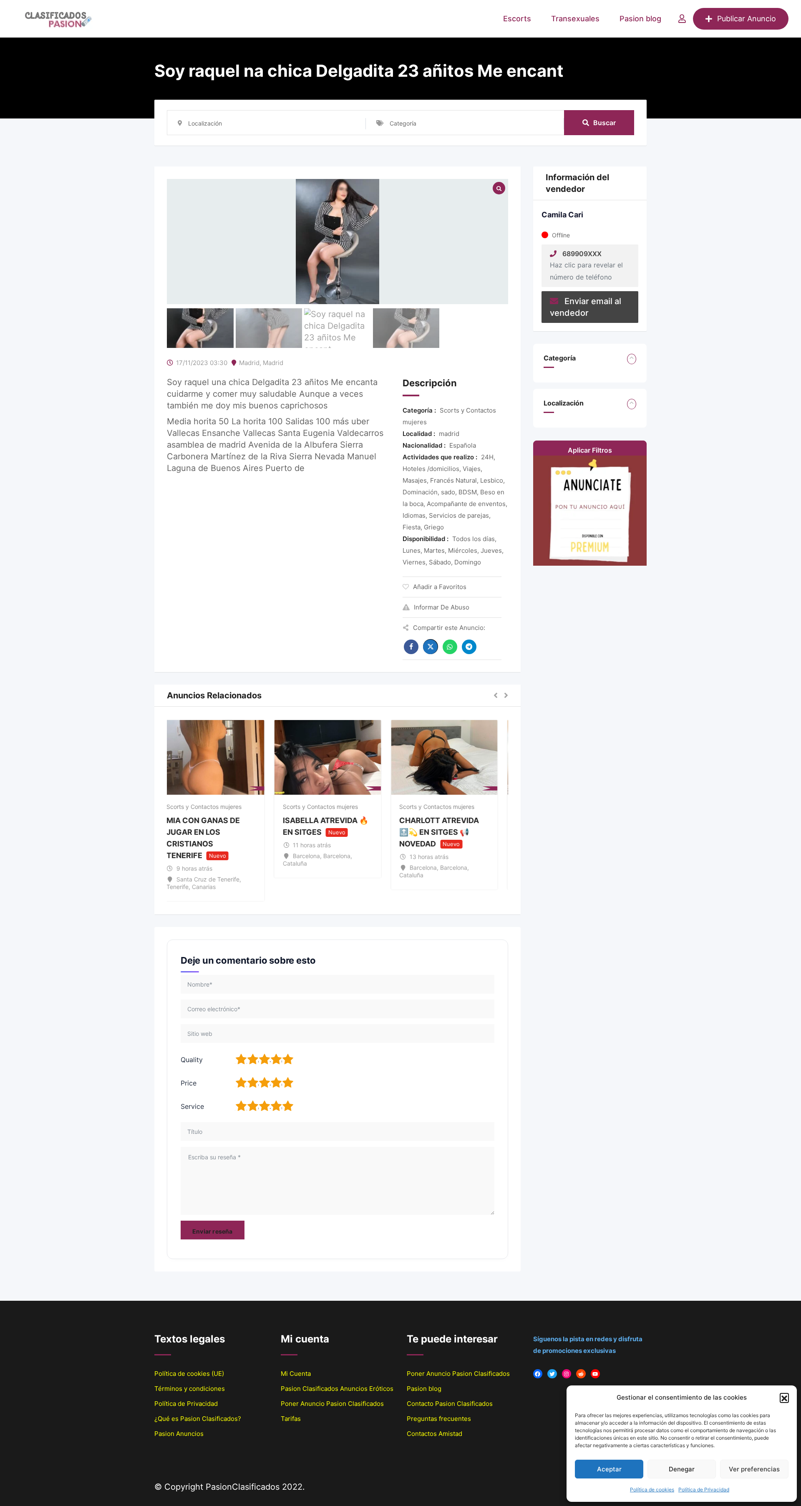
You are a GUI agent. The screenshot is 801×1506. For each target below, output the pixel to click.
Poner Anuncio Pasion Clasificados (332, 1404)
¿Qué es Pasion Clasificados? (197, 1419)
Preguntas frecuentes (439, 1419)
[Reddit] (581, 1374)
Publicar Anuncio (746, 18)
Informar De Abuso (441, 607)
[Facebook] (538, 1374)
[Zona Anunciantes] (682, 19)
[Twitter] (552, 1374)
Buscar (604, 122)
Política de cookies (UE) (189, 1374)
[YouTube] (595, 1374)
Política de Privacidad (703, 1489)
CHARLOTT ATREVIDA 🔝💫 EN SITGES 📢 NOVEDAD (449, 832)
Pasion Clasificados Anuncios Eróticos (337, 1389)
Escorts (517, 18)
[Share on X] (430, 646)
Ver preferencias (754, 1469)
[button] (784, 1397)
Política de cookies (652, 1489)
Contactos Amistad (434, 1434)
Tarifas (291, 1419)
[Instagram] (567, 1374)
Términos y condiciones (189, 1389)
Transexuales (575, 18)
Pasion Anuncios (179, 1434)
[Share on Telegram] (469, 647)
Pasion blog (640, 18)
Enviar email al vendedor (585, 307)
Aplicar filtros (590, 450)
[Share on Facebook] (411, 647)
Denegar (682, 1469)
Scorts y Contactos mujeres (213, 806)
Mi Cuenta (296, 1374)
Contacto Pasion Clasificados (450, 1404)
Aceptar (609, 1469)
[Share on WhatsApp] (450, 647)
